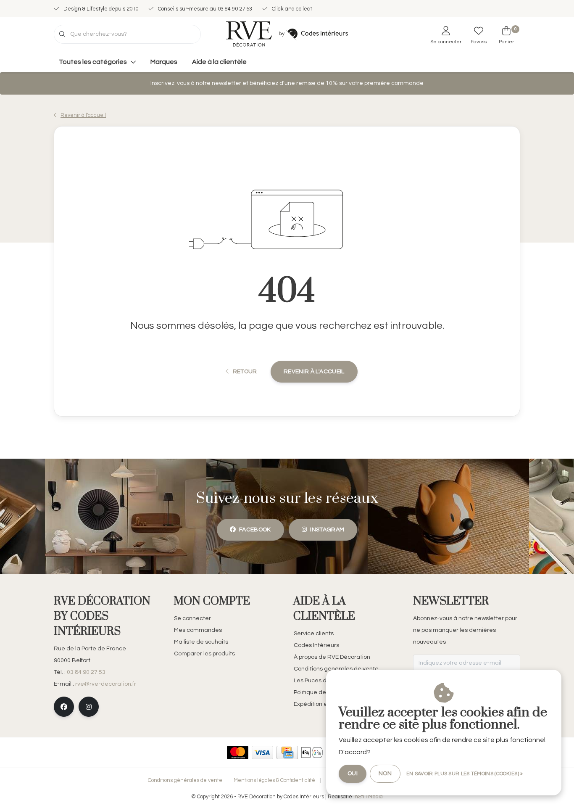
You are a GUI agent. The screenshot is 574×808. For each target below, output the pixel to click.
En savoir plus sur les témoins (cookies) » (464, 773)
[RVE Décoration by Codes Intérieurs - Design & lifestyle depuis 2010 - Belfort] (287, 33)
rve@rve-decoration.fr (105, 684)
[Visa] (262, 752)
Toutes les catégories (93, 61)
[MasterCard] (237, 752)
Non (385, 773)
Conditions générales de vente (185, 780)
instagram (327, 530)
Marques (163, 61)
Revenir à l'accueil (314, 372)
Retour (244, 372)
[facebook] (64, 707)
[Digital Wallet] (312, 752)
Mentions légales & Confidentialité (274, 780)
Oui (353, 773)
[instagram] (89, 707)
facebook (255, 530)
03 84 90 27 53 (86, 672)
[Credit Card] (287, 752)
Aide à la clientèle (219, 61)
